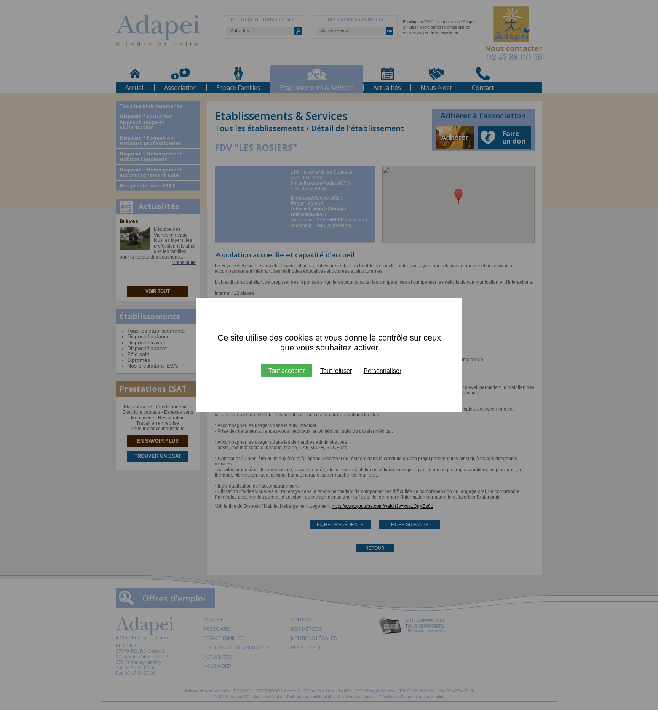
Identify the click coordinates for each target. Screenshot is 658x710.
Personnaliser (382, 371)
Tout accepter (286, 371)
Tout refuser (336, 371)
